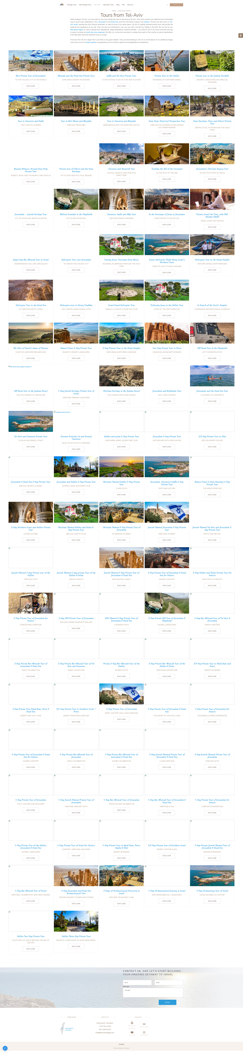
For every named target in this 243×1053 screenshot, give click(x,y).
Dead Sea (114, 22)
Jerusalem (102, 22)
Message (126, 986)
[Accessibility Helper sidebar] (240, 35)
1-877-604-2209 (105, 1026)
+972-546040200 (105, 1029)
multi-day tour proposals (95, 32)
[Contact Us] (5, 1048)
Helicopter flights (76, 30)
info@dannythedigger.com (105, 1033)
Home (114, 11)
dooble (121, 1044)
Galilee (146, 22)
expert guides (91, 42)
